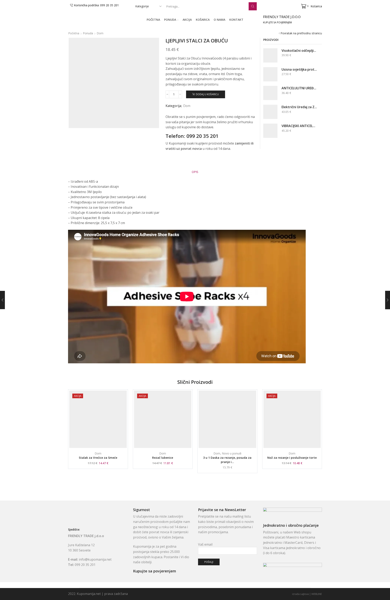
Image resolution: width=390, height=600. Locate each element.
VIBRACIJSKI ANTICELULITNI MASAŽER (299, 126)
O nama (219, 20)
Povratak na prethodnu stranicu (301, 33)
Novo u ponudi (231, 453)
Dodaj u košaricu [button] (100, 441)
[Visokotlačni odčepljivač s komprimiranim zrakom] (270, 55)
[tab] (195, 172)
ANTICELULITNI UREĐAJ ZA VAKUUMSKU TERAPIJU (299, 88)
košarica (203, 20)
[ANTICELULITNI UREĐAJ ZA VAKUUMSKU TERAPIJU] (270, 93)
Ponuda (170, 20)
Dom (100, 33)
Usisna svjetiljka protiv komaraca (299, 69)
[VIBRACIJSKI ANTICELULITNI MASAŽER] (270, 131)
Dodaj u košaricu (207, 94)
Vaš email (205, 544)
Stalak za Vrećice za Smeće (98, 458)
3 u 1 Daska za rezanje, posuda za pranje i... (227, 460)
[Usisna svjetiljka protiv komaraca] (270, 74)
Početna (153, 20)
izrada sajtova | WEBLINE (307, 594)
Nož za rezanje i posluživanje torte (292, 458)
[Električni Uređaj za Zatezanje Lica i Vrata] (270, 112)
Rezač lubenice (162, 458)
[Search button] (253, 6)
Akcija (187, 20)
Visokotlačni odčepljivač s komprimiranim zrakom (299, 50)
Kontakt (236, 20)
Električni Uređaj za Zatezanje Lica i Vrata (299, 107)
